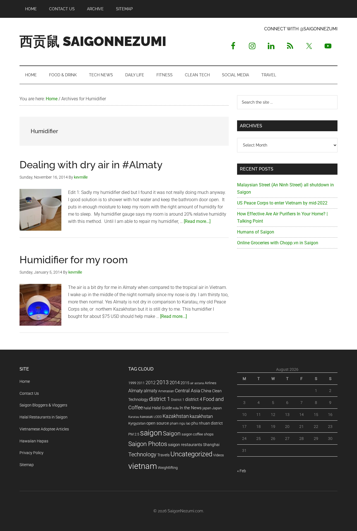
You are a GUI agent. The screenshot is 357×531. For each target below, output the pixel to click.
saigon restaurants (185, 444)
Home (25, 381)
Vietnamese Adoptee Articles (44, 429)
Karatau (133, 417)
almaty (150, 390)
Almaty (135, 390)
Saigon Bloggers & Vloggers (43, 405)
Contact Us (29, 393)
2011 (141, 383)
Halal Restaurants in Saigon (43, 417)
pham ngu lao (180, 423)
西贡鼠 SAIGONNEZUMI (93, 41)
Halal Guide (162, 408)
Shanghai (211, 444)
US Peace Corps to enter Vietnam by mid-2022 (282, 203)
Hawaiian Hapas (34, 441)
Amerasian (166, 391)
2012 (151, 382)
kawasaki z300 (151, 417)
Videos (218, 455)
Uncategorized (191, 454)
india (176, 408)
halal (147, 408)
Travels (163, 455)
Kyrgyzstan (137, 423)
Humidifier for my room (74, 260)
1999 (132, 383)
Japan (217, 408)
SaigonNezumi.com (185, 511)
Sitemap (27, 464)
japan (206, 408)
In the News (191, 407)
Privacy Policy (32, 452)
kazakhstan (201, 416)
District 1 (177, 400)
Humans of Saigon (255, 232)
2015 (184, 383)
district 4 (193, 399)
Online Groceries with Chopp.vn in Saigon (277, 242)
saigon (151, 432)
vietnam (142, 466)
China (206, 390)
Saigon (172, 433)
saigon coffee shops (198, 434)
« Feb (241, 471)
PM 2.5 (133, 434)
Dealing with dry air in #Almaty (91, 164)
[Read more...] (197, 221)
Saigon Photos (147, 443)
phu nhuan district (207, 423)
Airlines (210, 383)
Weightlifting (168, 468)
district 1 (159, 399)
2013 (162, 382)
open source (157, 423)
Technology (142, 454)
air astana (197, 383)
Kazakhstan (176, 416)
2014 (175, 382)
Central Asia (187, 390)
